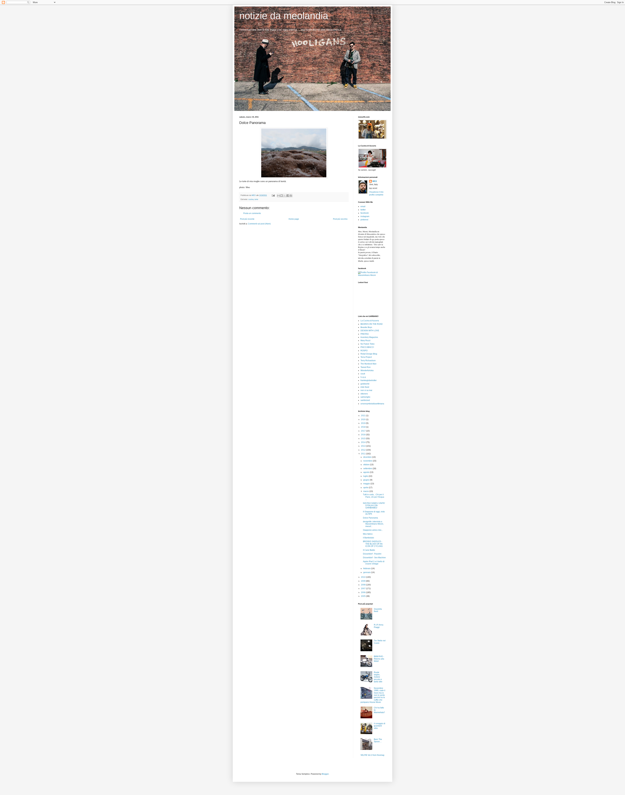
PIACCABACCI (367, 347)
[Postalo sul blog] (281, 195)
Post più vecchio (340, 219)
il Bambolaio (368, 538)
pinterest (364, 220)
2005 (363, 596)
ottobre (366, 464)
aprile (366, 487)
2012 (363, 450)
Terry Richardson (368, 360)
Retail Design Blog (369, 354)
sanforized (365, 400)
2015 (363, 438)
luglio (366, 476)
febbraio (367, 568)
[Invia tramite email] (278, 195)
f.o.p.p (363, 377)
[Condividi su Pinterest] (290, 195)
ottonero (364, 394)
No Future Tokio (368, 344)
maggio (366, 484)
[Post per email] (273, 195)
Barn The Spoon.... (378, 740)
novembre (368, 461)
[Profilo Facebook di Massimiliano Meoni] (372, 275)
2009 (363, 581)
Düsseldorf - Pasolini (372, 554)
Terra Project (366, 357)
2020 (363, 419)
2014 (363, 442)
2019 (363, 423)
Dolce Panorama (370, 518)
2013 (363, 446)
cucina (251, 199)
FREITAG (365, 334)
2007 (363, 588)
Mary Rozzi (365, 340)
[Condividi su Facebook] (287, 195)
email (363, 206)
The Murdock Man (368, 364)
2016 (363, 434)
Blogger (325, 774)
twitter (363, 210)
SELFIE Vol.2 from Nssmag (372, 755)
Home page (294, 219)
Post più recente (247, 219)
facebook (365, 213)
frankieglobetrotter (369, 380)
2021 (363, 415)
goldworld (365, 384)
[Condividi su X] (284, 195)
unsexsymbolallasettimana (372, 404)
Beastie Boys (366, 327)
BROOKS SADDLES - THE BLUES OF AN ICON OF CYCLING (373, 543)
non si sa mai (366, 390)
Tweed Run (366, 367)
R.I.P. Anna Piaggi (378, 626)
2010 (363, 577)
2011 (363, 454)
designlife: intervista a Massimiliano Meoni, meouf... (373, 523)
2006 (363, 592)
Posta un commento (252, 213)
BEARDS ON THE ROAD (372, 324)
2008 (363, 585)
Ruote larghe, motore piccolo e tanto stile (378, 677)
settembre (368, 468)
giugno (366, 480)
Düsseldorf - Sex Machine (374, 557)
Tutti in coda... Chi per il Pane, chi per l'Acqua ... (373, 496)
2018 (363, 427)
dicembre (367, 457)
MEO (374, 181)
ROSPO (364, 350)
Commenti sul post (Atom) (259, 224)
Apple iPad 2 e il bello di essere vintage (373, 562)
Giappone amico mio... (373, 530)
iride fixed (365, 387)
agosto (366, 472)
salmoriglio (365, 397)
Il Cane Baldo (369, 550)
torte (256, 199)
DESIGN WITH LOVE (370, 330)
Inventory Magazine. (369, 337)
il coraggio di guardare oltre (379, 725)
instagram (365, 216)
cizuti (363, 374)
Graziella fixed (378, 610)
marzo (366, 491)
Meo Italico (368, 534)
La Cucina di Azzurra (370, 320)
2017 (363, 431)
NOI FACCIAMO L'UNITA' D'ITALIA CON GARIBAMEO (374, 505)
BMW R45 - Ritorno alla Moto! (379, 658)
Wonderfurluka (367, 370)
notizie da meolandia (283, 15)
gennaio (367, 572)
